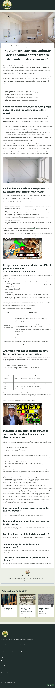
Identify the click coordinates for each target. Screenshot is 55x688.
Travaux (27, 47)
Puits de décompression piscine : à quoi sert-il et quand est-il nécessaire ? (16, 645)
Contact (3, 671)
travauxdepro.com (34, 228)
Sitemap (3, 665)
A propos (3, 667)
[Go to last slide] (3, 605)
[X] (51, 685)
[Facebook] (48, 685)
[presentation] (9, 599)
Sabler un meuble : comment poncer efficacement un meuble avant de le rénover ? (19, 648)
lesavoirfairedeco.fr (41, 343)
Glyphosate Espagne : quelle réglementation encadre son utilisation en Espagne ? (18, 657)
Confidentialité (4, 663)
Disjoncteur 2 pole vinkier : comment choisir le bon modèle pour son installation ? (27, 609)
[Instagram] (53, 685)
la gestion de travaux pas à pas (22, 472)
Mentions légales (4, 672)
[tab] (25, 617)
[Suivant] (52, 605)
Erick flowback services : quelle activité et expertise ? (9, 608)
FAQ (2, 669)
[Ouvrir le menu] (53, 5)
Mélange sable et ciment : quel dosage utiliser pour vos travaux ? (44, 609)
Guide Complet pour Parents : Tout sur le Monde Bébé (13, 654)
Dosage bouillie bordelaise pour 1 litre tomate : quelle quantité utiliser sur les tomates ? (19, 651)
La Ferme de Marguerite (6, 639)
